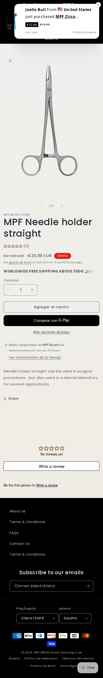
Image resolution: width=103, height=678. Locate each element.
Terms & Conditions (28, 521)
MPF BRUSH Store (46, 652)
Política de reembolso (40, 658)
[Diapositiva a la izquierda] (41, 206)
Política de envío (43, 666)
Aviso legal (68, 666)
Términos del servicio (78, 658)
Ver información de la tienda (35, 357)
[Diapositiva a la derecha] (62, 206)
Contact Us (20, 543)
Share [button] (13, 398)
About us (18, 511)
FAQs (14, 532)
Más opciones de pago (51, 332)
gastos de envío (20, 262)
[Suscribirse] (88, 586)
